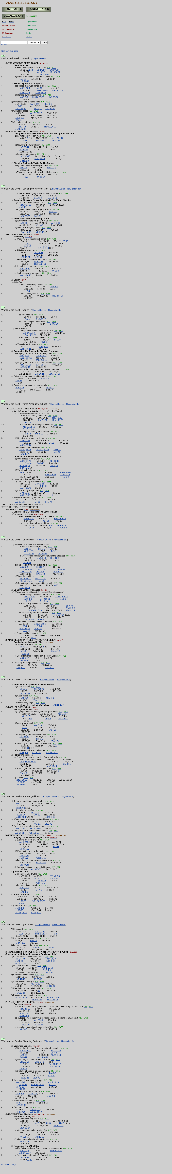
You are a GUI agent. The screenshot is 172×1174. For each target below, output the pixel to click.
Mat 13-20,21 (25, 275)
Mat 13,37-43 (25, 461)
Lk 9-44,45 (24, 865)
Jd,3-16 (51, 1075)
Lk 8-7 (52, 466)
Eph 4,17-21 (65, 472)
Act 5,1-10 (40, 140)
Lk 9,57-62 (20, 782)
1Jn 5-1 (53, 551)
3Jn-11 (18, 120)
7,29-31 (28, 243)
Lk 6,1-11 (38, 628)
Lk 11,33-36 (20, 1105)
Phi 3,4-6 (47, 970)
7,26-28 (31, 528)
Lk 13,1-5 (24, 892)
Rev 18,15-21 (26, 581)
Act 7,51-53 (34, 833)
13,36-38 (38, 979)
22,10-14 (27, 463)
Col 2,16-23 (53, 1082)
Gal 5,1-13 (50, 961)
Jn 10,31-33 (37, 1000)
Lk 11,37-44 (25, 367)
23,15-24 (23, 1085)
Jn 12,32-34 (56, 1050)
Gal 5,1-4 (38, 725)
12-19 (56, 461)
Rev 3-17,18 (57, 90)
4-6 (30, 718)
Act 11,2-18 (59, 705)
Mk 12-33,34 (25, 578)
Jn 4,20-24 (20, 993)
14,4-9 (39, 890)
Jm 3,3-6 (40, 572)
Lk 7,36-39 (24, 737)
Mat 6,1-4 (24, 753)
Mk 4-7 (23, 472)
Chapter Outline (38, 58)
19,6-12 (36, 815)
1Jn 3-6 (48, 104)
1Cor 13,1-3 (41, 365)
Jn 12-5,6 (35, 812)
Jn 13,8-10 (35, 984)
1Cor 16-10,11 (26, 358)
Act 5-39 (37, 216)
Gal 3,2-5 (37, 624)
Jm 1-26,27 (41, 319)
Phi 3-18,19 (25, 466)
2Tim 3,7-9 (39, 1062)
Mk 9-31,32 (58, 1125)
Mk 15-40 (40, 232)
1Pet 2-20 (54, 324)
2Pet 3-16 (55, 1053)
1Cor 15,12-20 (37, 1085)
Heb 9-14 (24, 660)
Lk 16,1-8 (28, 599)
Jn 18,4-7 (19, 118)
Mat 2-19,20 (25, 268)
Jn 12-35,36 (20, 109)
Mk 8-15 (19, 1103)
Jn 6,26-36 (39, 257)
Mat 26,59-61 (25, 1050)
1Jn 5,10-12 (55, 72)
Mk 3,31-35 (28, 551)
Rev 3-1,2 (66, 764)
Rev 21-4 (55, 271)
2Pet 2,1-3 (70, 608)
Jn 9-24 (39, 90)
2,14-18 (43, 486)
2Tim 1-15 (39, 484)
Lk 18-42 (36, 1078)
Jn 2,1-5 (41, 549)
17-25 (20, 910)
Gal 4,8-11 (43, 347)
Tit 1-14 (52, 1085)
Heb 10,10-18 (60, 519)
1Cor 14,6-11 (25, 349)
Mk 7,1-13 (24, 647)
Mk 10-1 (23, 689)
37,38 (33, 638)
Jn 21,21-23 (25, 1157)
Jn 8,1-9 (39, 739)
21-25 (41, 581)
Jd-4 (52, 461)
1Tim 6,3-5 (55, 876)
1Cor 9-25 (38, 262)
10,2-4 (48, 718)
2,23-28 (22, 1089)
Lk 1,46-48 (42, 553)
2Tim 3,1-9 (24, 468)
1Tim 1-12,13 (41, 934)
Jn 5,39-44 (24, 147)
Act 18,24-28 (21, 997)
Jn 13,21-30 (28, 429)
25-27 (33, 762)
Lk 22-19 (27, 601)
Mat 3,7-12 (24, 356)
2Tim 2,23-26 (56, 1150)
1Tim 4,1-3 (60, 597)
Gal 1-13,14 (25, 628)
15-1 (25, 626)
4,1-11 (55, 495)
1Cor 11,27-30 (26, 572)
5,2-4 (39, 626)
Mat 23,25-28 (52, 753)
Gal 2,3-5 (27, 434)
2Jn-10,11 (39, 374)
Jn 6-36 (18, 381)
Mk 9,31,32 (24, 849)
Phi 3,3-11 (24, 1137)
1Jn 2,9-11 (51, 947)
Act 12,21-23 (57, 138)
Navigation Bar (74, 189)
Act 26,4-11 (36, 912)
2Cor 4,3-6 (55, 70)
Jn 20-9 (56, 847)
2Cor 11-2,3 (25, 93)
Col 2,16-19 (29, 619)
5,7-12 (37, 502)
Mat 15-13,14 (25, 88)
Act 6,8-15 (19, 833)
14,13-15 (49, 667)
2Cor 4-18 (38, 253)
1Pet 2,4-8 (40, 574)
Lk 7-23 (18, 106)
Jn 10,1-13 (24, 454)
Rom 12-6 (24, 1013)
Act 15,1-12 (20, 502)
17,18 (65, 241)
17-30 (23, 901)
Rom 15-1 (37, 198)
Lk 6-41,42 (24, 856)
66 (39, 991)
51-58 (48, 1123)
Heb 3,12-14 (51, 766)
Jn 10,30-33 (25, 216)
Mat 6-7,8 (24, 567)
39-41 (45, 90)
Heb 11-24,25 (40, 264)
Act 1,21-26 (20, 963)
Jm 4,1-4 (53, 212)
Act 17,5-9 (40, 883)
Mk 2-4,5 (23, 1029)
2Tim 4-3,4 (51, 168)
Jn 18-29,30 (41, 862)
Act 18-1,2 (52, 198)
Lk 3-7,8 (49, 502)
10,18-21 (32, 610)
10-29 (24, 728)
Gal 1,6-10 (24, 1062)
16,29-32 (26, 1025)
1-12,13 (25, 654)
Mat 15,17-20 (54, 374)
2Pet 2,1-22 (58, 572)
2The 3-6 (50, 698)
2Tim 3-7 (54, 878)
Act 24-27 (23, 149)
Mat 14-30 (19, 387)
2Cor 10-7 (45, 378)
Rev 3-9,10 (57, 418)
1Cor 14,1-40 (53, 997)
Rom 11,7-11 (50, 127)
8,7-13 (46, 246)
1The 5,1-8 (24, 493)
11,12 (29, 1160)
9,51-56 (25, 81)
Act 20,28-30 (25, 450)
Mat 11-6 (23, 168)
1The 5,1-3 (65, 475)
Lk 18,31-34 (25, 1128)
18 (47, 248)
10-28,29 (61, 569)
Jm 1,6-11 (55, 223)
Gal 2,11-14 (40, 159)
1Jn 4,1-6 (52, 1073)
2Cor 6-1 (27, 319)
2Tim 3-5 (23, 773)
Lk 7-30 (69, 606)
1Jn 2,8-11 (34, 104)
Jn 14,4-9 (41, 70)
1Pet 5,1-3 (24, 161)
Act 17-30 (40, 1137)
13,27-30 (42, 881)
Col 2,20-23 (45, 599)
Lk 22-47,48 (52, 1000)
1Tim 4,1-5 (41, 569)
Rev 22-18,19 (55, 1064)
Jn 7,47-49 (20, 979)
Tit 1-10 (57, 340)
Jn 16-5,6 (24, 858)
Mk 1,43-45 (20, 959)
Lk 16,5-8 (19, 1094)
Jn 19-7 (23, 651)
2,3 (27, 569)
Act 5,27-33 (36, 869)
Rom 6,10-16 (58, 615)
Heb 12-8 (27, 422)
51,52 (30, 70)
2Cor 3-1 (56, 140)
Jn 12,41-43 (25, 156)
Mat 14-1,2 (24, 1150)
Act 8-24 (27, 563)
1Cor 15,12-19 (30, 335)
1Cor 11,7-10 (25, 232)
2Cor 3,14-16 (43, 74)
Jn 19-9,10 (22, 903)
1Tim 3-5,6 (20, 943)
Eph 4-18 (35, 947)
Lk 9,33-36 (50, 986)
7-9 (30, 569)
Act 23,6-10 (41, 858)
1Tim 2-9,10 (41, 360)
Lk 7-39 (23, 79)
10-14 (44, 624)
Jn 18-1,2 (24, 698)
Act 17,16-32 (21, 912)
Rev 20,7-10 (57, 296)
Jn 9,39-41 (24, 1078)
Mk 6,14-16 (24, 1141)
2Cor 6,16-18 (50, 475)
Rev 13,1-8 (40, 177)
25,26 (50, 525)
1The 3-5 (54, 287)
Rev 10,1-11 (57, 420)
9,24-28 (46, 521)
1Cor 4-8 (39, 225)
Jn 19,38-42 (39, 689)
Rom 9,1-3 (42, 619)
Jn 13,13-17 (25, 693)
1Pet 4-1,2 (70, 610)
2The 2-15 (37, 700)
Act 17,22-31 (40, 578)
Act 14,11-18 (29, 333)
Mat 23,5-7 (20, 828)
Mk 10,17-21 (27, 716)
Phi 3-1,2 (39, 434)
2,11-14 (26, 631)
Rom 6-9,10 (29, 519)
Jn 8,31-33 (20, 784)
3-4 (28, 291)
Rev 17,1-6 (61, 599)
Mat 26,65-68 (38, 97)
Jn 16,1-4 (44, 601)
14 (57, 466)
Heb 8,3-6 (54, 558)
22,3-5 (22, 934)
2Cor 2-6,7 (24, 1016)
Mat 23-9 (40, 567)
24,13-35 (22, 127)
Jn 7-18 (23, 207)
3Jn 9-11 (57, 450)
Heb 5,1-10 (41, 558)
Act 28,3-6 (38, 1020)
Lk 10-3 (57, 452)
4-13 (56, 585)
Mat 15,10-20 (42, 1057)
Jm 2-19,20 (20, 1112)
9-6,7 (56, 934)
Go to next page (8, 1164)
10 (56, 746)
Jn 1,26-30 (50, 109)
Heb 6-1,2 (55, 651)
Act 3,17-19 (39, 878)
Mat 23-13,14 (21, 817)
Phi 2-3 (44, 342)
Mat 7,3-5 (24, 97)
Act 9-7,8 (41, 72)
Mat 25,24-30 (29, 597)
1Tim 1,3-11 (55, 741)
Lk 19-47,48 (47, 972)
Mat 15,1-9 (20, 1082)
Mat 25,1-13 (25, 495)
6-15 (37, 1123)
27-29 (39, 610)
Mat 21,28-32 (25, 488)
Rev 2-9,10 (42, 420)
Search (44, 42)
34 (28, 748)
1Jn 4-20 (52, 730)
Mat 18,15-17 (25, 445)
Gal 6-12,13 (41, 356)
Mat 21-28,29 (21, 780)
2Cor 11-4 (32, 1094)
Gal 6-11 (23, 1057)
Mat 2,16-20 (25, 1009)
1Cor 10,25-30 (38, 901)
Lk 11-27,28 (29, 553)
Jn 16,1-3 (19, 908)
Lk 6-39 (39, 88)
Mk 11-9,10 (56, 1055)
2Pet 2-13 (40, 463)
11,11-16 (60, 1123)
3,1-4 (27, 177)
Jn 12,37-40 (20, 129)
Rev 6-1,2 (36, 824)
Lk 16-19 (23, 223)
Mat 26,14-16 (29, 427)
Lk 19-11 (23, 1055)
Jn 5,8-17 (20, 668)
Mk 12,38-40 (35, 828)
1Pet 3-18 (61, 525)
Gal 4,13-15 (41, 93)
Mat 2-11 (27, 549)
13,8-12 (27, 246)
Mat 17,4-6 (24, 887)
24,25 (51, 443)
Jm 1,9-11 (50, 387)
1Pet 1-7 (42, 248)
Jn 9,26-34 (53, 97)
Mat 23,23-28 (25, 365)
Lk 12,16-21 (25, 257)
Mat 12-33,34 (21, 803)
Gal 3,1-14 (63, 714)
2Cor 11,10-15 (42, 450)
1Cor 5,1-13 (25, 441)
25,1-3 (36, 109)
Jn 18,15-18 (25, 762)
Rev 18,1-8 (62, 528)
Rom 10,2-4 (51, 959)
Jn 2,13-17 (20, 815)
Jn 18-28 (19, 961)
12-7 (25, 140)
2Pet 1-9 (33, 941)
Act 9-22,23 (24, 842)
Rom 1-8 (65, 477)
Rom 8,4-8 (20, 808)
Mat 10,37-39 (25, 205)
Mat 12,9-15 (49, 817)
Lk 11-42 (48, 824)
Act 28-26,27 (36, 113)
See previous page (9, 51)
